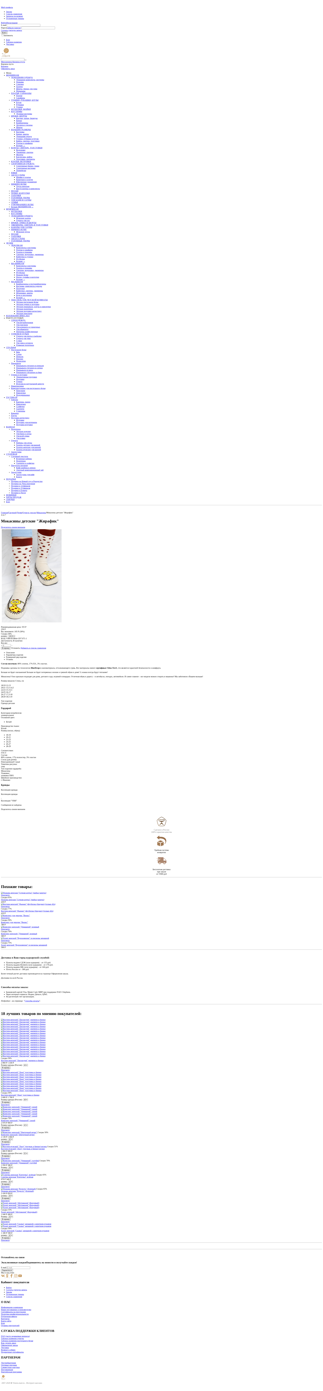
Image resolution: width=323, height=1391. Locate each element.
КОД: (3, 638)
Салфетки (20, 406)
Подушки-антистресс (20, 418)
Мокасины (41, 513)
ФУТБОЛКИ (16, 211)
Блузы (18, 102)
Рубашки (20, 105)
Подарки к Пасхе (18, 493)
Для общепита (22, 329)
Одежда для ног (29, 513)
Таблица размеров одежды (12, 1338)
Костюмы (20, 132)
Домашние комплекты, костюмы (30, 80)
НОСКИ (14, 191)
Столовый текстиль (19, 456)
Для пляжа (20, 438)
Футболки (20, 259)
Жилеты (19, 155)
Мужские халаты (23, 218)
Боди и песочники (24, 295)
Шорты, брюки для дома (26, 89)
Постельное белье (18, 350)
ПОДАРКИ (11, 479)
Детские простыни (24, 313)
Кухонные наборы (24, 459)
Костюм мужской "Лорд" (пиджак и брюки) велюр (23, 1149)
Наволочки (21, 393)
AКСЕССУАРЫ (18, 175)
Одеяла (19, 381)
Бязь (18, 352)
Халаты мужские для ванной (28, 450)
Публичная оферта (9, 1316)
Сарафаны (20, 98)
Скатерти (20, 409)
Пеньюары (20, 91)
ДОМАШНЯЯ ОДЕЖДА (22, 77)
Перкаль (19, 357)
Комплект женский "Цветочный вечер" (18, 1135)
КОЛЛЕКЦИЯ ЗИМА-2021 (18, 316)
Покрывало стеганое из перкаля (30, 366)
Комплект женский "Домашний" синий (18, 1120)
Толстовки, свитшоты (25, 159)
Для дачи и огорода (24, 343)
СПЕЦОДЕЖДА (18, 320)
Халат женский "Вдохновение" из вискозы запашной (24, 945)
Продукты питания (19, 465)
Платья (19, 96)
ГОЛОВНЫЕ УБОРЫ (20, 198)
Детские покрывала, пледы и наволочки (33, 307)
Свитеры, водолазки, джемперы (30, 254)
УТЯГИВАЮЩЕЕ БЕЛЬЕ (22, 204)
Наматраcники (17, 386)
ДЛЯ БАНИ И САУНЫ (21, 200)
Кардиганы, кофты (24, 157)
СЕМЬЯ (14, 202)
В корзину (6, 648)
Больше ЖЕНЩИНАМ (22, 207)
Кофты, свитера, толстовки (27, 141)
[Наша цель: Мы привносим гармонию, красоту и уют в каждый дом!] (6, 57)
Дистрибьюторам (8, 1363)
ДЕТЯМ (9, 243)
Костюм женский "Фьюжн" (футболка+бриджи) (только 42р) (27, 911)
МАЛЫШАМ (17, 282)
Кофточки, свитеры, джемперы (29, 291)
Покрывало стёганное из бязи (29, 372)
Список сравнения (14, 14)
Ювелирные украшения (26, 182)
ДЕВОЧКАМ (17, 245)
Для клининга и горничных (28, 327)
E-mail (3, 25)
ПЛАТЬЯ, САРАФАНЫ (21, 93)
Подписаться (7, 1270)
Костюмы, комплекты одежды (29, 286)
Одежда (14, 440)
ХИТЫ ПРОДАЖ (13, 497)
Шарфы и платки (23, 177)
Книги (19, 477)
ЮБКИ (14, 173)
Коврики (15, 413)
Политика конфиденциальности (15, 1314)
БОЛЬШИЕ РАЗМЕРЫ (21, 130)
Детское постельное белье (27, 302)
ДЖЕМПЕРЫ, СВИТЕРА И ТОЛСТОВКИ (29, 225)
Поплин (19, 359)
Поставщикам (7, 1370)
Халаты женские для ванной (28, 447)
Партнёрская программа (11, 1372)
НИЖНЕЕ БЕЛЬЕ (19, 184)
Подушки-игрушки (24, 425)
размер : (4, 636)
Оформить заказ (8, 69)
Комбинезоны (22, 123)
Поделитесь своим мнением (13, 527)
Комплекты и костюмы (26, 248)
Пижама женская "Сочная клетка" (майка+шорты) (22, 900)
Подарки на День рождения (23, 484)
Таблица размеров (14, 42)
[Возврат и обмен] (161, 846)
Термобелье (21, 170)
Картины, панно (23, 402)
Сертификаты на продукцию (13, 1312)
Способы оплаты (32, 1001)
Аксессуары (16, 452)
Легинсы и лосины (24, 125)
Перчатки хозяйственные (27, 332)
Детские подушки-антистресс (29, 311)
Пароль (4, 28)
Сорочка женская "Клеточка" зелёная (17, 1177)
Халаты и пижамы (24, 252)
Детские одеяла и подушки (27, 304)
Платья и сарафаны (24, 143)
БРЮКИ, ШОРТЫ (19, 116)
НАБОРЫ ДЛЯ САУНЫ (21, 227)
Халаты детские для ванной (28, 445)
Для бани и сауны (23, 434)
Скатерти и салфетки (25, 463)
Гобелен (14, 400)
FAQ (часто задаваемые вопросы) (15, 1336)
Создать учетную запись (11, 30)
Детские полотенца (24, 309)
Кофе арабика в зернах (26, 468)
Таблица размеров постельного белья (17, 1341)
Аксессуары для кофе (25, 474)
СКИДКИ (10, 499)
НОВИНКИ (11, 495)
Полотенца (16, 429)
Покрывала (16, 363)
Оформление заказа (9, 1345)
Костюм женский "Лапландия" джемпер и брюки (22, 1060)
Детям (19, 513)
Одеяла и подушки (19, 375)
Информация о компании (12, 1307)
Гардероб (12, 513)
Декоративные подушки (26, 377)
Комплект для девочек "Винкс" (14, 922)
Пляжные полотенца (25, 345)
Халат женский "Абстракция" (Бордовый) (19, 1212)
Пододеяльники (23, 395)
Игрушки (20, 420)
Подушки (20, 379)
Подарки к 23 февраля (20, 488)
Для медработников (24, 322)
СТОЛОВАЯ (11, 454)
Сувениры (20, 411)
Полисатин (21, 361)
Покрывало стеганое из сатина (29, 368)
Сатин (19, 354)
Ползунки (20, 288)
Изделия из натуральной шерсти (30, 384)
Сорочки (20, 84)
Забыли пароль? (14, 28)
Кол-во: (4, 643)
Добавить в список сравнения (33, 648)
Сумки (19, 341)
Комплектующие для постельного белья (28, 388)
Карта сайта (6, 1321)
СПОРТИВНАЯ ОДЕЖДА (22, 164)
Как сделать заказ (8, 1343)
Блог (8, 40)
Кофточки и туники (24, 257)
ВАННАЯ (10, 427)
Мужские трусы (23, 232)
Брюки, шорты (22, 134)
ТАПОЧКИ (16, 195)
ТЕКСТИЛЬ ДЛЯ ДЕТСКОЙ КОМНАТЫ (29, 300)
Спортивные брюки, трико (27, 166)
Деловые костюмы (24, 114)
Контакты (5, 1319)
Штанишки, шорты (24, 293)
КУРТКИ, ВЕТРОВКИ (21, 161)
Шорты (19, 127)
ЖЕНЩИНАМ (12, 75)
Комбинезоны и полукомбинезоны (31, 284)
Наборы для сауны (24, 443)
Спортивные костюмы (25, 168)
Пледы (14, 416)
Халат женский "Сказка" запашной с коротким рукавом (25, 1231)
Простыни (20, 391)
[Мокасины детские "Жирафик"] (31, 622)
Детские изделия (23, 431)
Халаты (19, 86)
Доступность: (7, 641)
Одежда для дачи (23, 338)
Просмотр (5, 895)
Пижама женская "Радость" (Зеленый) (17, 1191)
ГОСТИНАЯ (11, 397)
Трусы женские (22, 186)
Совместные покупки (10, 1367)
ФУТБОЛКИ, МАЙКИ (21, 109)
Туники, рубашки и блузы (27, 139)
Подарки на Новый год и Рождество (27, 481)
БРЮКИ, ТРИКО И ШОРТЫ (23, 223)
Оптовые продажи (9, 1365)
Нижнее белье (22, 275)
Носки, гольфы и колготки (27, 277)
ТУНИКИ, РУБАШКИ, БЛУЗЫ (24, 100)
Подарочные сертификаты (12, 1352)
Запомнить (8, 35)
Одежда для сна (23, 220)
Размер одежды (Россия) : (12, 1065)
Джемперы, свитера (24, 152)
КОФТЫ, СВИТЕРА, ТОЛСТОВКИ (26, 148)
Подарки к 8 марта (19, 490)
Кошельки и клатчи (24, 180)
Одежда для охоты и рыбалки (29, 336)
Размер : (4, 1167)
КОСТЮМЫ (16, 111)
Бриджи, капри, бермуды (27, 118)
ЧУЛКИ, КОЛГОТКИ (20, 193)
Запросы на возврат (14, 16)
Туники (19, 107)
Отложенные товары (15, 18)
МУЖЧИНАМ (12, 209)
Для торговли (22, 325)
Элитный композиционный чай (30, 470)
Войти (4, 23)
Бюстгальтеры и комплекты (28, 189)
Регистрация (12, 23)
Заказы (9, 12)
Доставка (10, 44)
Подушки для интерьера (26, 422)
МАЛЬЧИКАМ (17, 263)
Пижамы (20, 82)
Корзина (4, 66)
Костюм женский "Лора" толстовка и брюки (20, 1095)
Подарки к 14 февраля (20, 486)
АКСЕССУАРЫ (18, 239)
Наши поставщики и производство (16, 1310)
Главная (4, 513)
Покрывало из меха (24, 370)
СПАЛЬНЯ (11, 347)
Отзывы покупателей (10, 1325)
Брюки (19, 121)
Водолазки (20, 150)
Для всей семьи (22, 436)
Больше (20, 145)
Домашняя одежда (24, 136)
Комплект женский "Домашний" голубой (19, 1163)
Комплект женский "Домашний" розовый (19, 934)
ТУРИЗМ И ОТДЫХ (20, 334)
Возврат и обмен (8, 1350)
